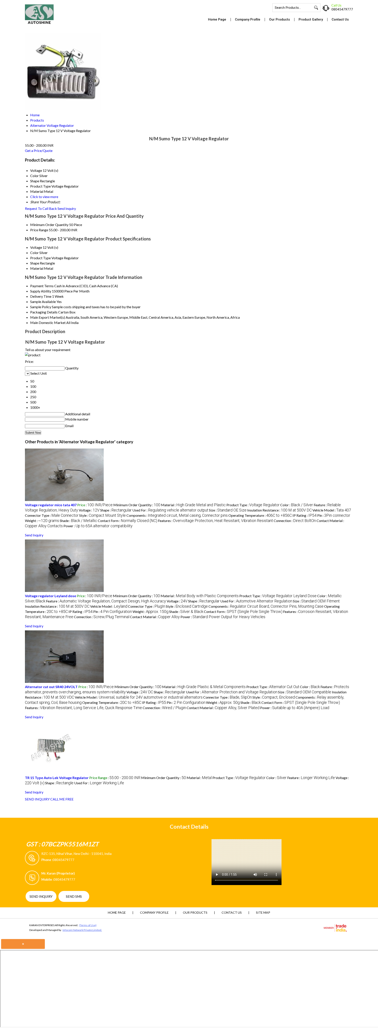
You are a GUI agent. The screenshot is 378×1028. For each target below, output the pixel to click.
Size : (228, 510)
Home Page (217, 19)
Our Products (279, 19)
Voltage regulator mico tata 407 (51, 505)
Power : (98, 526)
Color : (296, 505)
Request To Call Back (41, 208)
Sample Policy (40, 307)
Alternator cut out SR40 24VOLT (51, 687)
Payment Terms (42, 286)
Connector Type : (52, 515)
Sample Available (43, 301)
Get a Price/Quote (38, 150)
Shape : (116, 510)
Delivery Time (40, 296)
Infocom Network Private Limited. (82, 930)
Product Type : (253, 505)
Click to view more (44, 197)
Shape (34, 263)
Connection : (295, 520)
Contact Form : (127, 520)
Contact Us (340, 19)
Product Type (40, 258)
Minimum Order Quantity (49, 225)
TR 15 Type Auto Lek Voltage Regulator (57, 778)
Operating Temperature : (260, 515)
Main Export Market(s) (47, 317)
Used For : (170, 510)
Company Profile (247, 19)
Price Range (39, 230)
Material (36, 268)
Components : (177, 515)
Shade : (78, 520)
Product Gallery (311, 19)
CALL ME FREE (62, 799)
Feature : (106, 601)
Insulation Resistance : (279, 510)
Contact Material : (155, 617)
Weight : (42, 520)
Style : (102, 515)
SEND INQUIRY (37, 799)
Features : (215, 520)
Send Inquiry (67, 208)
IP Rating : (304, 515)
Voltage (36, 247)
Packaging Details (44, 312)
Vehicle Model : (331, 510)
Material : (193, 505)
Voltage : (89, 510)
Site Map (263, 912)
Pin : (333, 515)
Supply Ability (40, 291)
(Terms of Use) (87, 925)
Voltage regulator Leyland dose (50, 596)
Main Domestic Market (48, 322)
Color (34, 252)
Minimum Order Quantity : (136, 505)
